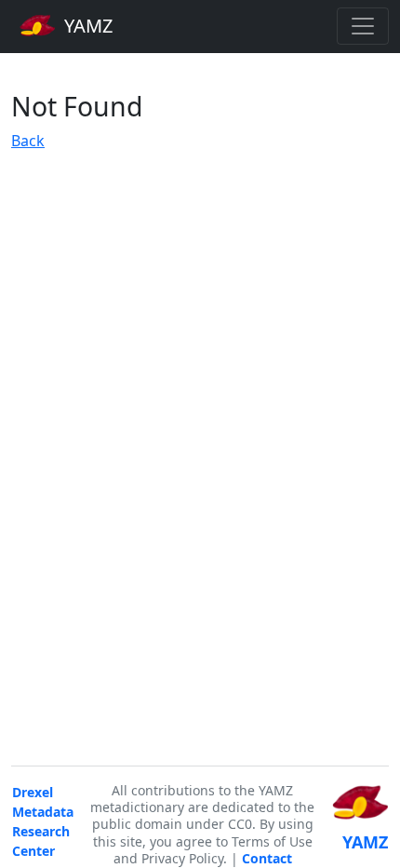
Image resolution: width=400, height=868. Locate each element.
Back (28, 140)
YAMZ (86, 25)
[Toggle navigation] (363, 26)
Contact (267, 858)
